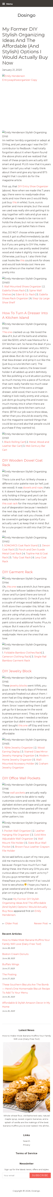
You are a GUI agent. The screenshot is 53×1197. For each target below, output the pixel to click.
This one (7, 332)
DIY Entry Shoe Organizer (33, 186)
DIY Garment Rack (17, 572)
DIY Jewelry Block (17, 671)
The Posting (9, 974)
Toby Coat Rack (21, 557)
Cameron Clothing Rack (16, 656)
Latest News (26, 1030)
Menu (9, 4)
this (15, 202)
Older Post (11, 923)
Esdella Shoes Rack (13, 290)
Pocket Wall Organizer (17, 830)
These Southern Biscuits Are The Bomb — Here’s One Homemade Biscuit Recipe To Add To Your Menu (26, 988)
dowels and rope (33, 487)
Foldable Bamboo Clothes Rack (22, 652)
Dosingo (35, 1191)
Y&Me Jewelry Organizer (18, 747)
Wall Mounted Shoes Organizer (23, 286)
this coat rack (10, 503)
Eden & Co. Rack (25, 294)
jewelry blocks (18, 685)
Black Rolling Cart (14, 442)
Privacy (26, 1145)
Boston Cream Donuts (15, 954)
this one (11, 586)
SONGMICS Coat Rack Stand (21, 545)
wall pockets (17, 792)
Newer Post (41, 923)
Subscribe (40, 1175)
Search (26, 1141)
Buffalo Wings (10, 964)
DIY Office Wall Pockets (21, 778)
